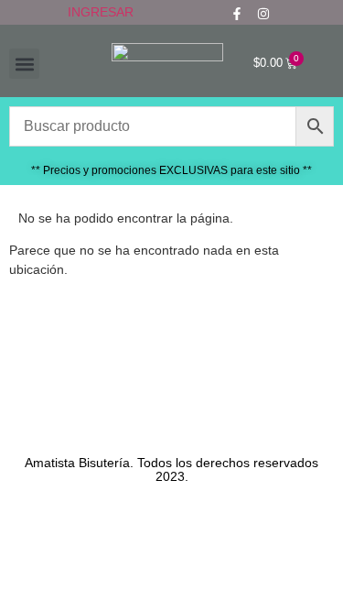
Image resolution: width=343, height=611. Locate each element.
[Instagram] (263, 13)
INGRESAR (101, 12)
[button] (24, 64)
